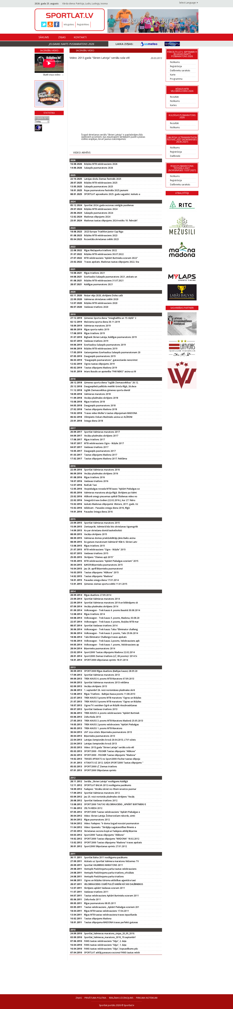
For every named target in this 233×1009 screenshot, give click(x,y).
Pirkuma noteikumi (146, 997)
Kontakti (80, 37)
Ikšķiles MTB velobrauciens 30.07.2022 (104, 254)
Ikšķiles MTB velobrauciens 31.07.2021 (104, 280)
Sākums (44, 37)
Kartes (173, 105)
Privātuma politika (95, 997)
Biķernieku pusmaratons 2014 (99, 648)
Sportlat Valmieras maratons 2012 (102, 792)
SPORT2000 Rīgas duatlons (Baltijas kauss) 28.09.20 (110, 671)
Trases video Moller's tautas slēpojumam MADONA (110, 413)
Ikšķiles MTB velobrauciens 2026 (100, 163)
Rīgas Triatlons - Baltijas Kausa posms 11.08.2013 (109, 693)
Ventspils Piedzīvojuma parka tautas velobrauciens (110, 868)
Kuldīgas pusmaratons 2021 (98, 284)
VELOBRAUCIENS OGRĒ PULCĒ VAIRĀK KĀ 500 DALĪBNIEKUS (113, 884)
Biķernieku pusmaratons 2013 (99, 735)
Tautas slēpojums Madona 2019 (100, 367)
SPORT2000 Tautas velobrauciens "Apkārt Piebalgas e (112, 811)
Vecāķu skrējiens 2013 (95, 686)
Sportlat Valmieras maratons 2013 (102, 674)
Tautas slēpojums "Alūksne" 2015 (101, 572)
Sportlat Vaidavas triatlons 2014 (100, 625)
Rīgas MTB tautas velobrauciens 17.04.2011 (106, 910)
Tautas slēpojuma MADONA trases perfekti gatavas (111, 922)
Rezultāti (174, 96)
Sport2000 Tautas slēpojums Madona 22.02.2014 (109, 652)
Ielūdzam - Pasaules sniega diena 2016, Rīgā (107, 507)
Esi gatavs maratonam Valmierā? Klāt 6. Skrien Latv (110, 541)
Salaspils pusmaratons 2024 (98, 212)
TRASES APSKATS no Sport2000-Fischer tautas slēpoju (112, 758)
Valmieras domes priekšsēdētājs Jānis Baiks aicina (109, 538)
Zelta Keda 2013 (92, 716)
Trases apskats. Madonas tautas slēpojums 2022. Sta (111, 261)
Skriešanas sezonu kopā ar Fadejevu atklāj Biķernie (110, 831)
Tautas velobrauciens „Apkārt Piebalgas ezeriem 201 (111, 907)
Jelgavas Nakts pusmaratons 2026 (71, 44)
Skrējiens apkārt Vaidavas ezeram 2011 (104, 888)
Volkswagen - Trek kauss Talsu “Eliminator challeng (111, 629)
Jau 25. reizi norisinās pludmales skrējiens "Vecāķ (109, 796)
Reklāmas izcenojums (121, 997)
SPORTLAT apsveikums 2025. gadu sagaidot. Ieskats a (112, 194)
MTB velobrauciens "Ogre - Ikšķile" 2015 (105, 549)
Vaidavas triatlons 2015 (96, 553)
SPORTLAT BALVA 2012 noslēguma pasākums (107, 785)
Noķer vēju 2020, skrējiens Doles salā (103, 295)
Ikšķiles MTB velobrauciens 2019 (100, 348)
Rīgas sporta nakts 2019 (96, 329)
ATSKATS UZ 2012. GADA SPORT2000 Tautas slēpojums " (113, 762)
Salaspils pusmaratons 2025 (98, 186)
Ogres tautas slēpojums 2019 (99, 363)
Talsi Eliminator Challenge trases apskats (105, 637)
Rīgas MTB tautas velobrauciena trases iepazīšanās (110, 914)
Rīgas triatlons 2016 (94, 477)
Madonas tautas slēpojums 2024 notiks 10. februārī (110, 220)
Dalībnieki (175, 155)
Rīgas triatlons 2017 (94, 439)
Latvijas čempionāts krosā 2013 (100, 743)
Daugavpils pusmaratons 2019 (100, 356)
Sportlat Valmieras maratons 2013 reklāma (106, 682)
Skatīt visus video (51, 75)
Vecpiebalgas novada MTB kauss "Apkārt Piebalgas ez (112, 488)
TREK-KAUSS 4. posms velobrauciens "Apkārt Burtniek (111, 713)
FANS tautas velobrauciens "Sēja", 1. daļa (105, 944)
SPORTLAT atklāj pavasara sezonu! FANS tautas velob (112, 952)
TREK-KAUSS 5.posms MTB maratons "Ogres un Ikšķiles (112, 697)
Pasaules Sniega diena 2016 (98, 511)
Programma (176, 78)
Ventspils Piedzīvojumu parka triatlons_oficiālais (109, 872)
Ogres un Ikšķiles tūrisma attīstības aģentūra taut (110, 880)
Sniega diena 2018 (93, 420)
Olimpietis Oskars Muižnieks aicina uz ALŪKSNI (108, 416)
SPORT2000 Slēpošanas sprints (100, 770)
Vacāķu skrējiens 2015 (95, 534)
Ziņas (62, 37)
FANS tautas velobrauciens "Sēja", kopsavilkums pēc (111, 948)
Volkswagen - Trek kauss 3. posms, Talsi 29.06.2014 (111, 633)
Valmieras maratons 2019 (97, 325)
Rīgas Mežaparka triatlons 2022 (100, 250)
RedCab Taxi (90, 484)
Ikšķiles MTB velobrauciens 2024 (100, 209)
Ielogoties (69, 24)
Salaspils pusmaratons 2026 (98, 167)
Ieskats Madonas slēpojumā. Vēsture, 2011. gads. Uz (111, 504)
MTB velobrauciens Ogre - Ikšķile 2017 (104, 443)
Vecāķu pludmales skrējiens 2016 (101, 473)
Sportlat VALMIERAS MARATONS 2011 (103, 865)
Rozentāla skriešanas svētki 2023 (101, 239)
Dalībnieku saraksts (180, 70)
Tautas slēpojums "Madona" (98, 576)
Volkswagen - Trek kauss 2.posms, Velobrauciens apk (112, 640)
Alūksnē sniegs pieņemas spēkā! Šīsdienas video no (110, 496)
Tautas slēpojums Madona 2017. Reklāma (105, 458)
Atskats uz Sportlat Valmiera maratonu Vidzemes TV (111, 861)
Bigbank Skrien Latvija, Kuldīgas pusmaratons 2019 (110, 337)
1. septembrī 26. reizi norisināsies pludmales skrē (109, 690)
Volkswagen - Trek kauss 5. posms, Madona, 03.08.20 (111, 617)
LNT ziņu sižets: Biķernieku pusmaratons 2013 (108, 732)
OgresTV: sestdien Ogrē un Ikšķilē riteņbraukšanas (110, 705)
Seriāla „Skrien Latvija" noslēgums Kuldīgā (106, 781)
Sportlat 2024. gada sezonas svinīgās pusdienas (109, 205)
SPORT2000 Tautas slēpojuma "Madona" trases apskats (113, 842)
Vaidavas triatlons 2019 (96, 340)
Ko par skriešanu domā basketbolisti (103, 530)
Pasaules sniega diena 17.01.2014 (101, 580)
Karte (172, 74)
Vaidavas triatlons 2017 (96, 447)
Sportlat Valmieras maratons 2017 (102, 431)
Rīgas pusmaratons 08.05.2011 (100, 903)
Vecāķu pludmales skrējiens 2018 (101, 397)
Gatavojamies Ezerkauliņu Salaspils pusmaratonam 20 (112, 352)
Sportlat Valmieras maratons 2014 (102, 598)
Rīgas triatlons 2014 (94, 614)
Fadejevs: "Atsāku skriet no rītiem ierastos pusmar (110, 789)
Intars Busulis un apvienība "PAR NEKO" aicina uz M (110, 371)
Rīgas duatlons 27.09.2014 (97, 595)
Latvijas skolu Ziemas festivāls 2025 (102, 178)
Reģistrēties (83, 24)
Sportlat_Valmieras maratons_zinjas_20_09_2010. (109, 933)
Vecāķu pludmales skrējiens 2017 (101, 435)
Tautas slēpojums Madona (97, 918)
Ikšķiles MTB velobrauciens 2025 (100, 182)
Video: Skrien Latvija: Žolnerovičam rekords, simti (109, 815)
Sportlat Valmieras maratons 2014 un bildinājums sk (111, 602)
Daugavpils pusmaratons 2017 (100, 450)
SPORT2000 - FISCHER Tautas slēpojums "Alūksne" (110, 751)
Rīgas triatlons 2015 (94, 545)
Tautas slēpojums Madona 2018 (100, 409)
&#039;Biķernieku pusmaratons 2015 (103, 564)
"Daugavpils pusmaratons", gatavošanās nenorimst (111, 360)
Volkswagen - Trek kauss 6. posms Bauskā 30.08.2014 (112, 610)
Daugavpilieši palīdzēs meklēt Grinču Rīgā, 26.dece (110, 386)
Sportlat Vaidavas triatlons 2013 (100, 709)
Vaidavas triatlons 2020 (96, 306)
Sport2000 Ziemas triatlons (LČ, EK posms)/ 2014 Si (110, 656)
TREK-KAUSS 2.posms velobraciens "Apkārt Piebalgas (111, 724)
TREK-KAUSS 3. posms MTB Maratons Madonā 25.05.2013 (113, 720)
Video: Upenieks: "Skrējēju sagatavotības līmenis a (110, 827)
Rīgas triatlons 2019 (94, 333)
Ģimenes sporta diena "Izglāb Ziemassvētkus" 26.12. (111, 382)
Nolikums (175, 62)
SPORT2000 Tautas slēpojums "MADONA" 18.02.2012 (111, 838)
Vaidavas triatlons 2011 (96, 891)
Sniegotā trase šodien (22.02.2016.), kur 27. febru (109, 500)
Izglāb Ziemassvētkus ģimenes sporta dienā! (107, 390)
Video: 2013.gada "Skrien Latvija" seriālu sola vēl (109, 747)
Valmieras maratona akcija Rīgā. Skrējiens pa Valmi (110, 492)
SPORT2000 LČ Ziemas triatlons (100, 766)
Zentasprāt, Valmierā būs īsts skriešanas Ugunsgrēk (111, 526)
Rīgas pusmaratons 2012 (97, 819)
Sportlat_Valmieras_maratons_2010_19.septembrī (109, 937)
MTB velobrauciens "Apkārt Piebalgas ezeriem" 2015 (111, 561)
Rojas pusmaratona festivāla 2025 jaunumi (106, 190)
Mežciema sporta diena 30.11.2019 (102, 321)
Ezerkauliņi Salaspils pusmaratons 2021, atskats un (110, 276)
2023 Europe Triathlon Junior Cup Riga (103, 231)
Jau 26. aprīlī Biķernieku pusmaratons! (103, 568)
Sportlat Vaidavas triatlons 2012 (100, 800)
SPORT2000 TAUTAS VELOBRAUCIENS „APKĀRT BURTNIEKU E (115, 804)
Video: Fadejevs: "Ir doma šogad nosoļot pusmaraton (111, 823)
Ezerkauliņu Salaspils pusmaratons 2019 (105, 344)
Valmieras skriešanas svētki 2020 (101, 299)
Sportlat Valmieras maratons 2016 (102, 469)
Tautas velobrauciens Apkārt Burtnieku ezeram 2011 (111, 895)
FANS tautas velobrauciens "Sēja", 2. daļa (105, 941)
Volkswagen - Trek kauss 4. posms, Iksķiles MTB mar (111, 621)
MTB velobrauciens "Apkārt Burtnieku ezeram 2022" (111, 258)
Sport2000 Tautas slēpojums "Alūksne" (104, 834)
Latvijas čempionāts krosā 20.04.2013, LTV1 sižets (110, 739)
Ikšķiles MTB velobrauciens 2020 (100, 303)
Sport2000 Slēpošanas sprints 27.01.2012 (105, 846)
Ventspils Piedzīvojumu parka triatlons (104, 876)
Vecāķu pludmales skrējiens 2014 (101, 606)
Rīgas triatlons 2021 (94, 272)
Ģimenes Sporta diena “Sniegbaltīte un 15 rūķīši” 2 (110, 318)
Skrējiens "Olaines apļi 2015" (99, 557)
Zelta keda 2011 (92, 899)
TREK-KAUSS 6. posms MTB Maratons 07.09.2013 (109, 678)
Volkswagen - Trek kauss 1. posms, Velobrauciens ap (111, 644)
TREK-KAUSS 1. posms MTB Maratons (103, 728)
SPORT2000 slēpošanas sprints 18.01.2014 (106, 659)
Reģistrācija (176, 66)
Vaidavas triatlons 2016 (96, 481)
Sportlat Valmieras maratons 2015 (102, 522)
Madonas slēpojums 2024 (97, 216)
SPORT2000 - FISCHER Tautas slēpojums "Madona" (110, 755)
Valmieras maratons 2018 (97, 394)
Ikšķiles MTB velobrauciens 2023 (100, 235)
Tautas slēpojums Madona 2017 (100, 454)
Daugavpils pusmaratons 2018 (100, 405)
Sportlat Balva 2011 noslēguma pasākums (106, 857)
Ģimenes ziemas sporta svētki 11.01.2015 (105, 583)
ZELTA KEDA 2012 (93, 808)
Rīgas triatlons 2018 (94, 401)
